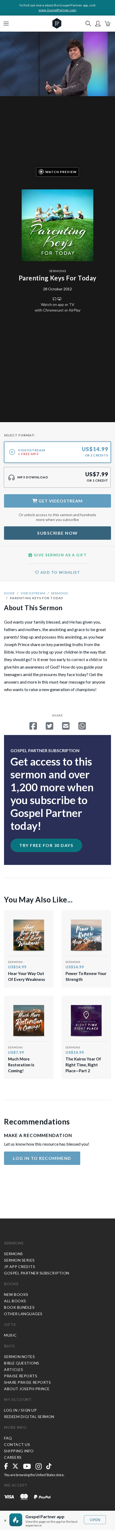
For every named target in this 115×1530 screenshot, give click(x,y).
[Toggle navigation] (6, 23)
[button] (98, 23)
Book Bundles (19, 1307)
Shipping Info (19, 1451)
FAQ (8, 1438)
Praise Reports (20, 1376)
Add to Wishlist (59, 572)
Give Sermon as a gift (59, 555)
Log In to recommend (42, 1158)
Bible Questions (21, 1363)
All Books (15, 1301)
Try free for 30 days (46, 845)
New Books (16, 1294)
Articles (13, 1369)
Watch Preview (61, 172)
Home (9, 593)
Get (60, 500)
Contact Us (17, 1444)
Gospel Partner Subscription (36, 1273)
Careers (13, 1457)
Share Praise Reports (27, 1382)
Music (10, 1335)
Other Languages (23, 1313)
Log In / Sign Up (20, 1410)
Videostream (33, 593)
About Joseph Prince (27, 1388)
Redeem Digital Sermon (29, 1416)
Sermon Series (19, 1260)
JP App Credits (19, 1266)
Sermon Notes (19, 1356)
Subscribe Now (57, 532)
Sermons (57, 271)
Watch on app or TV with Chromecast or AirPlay (57, 307)
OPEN (95, 1519)
